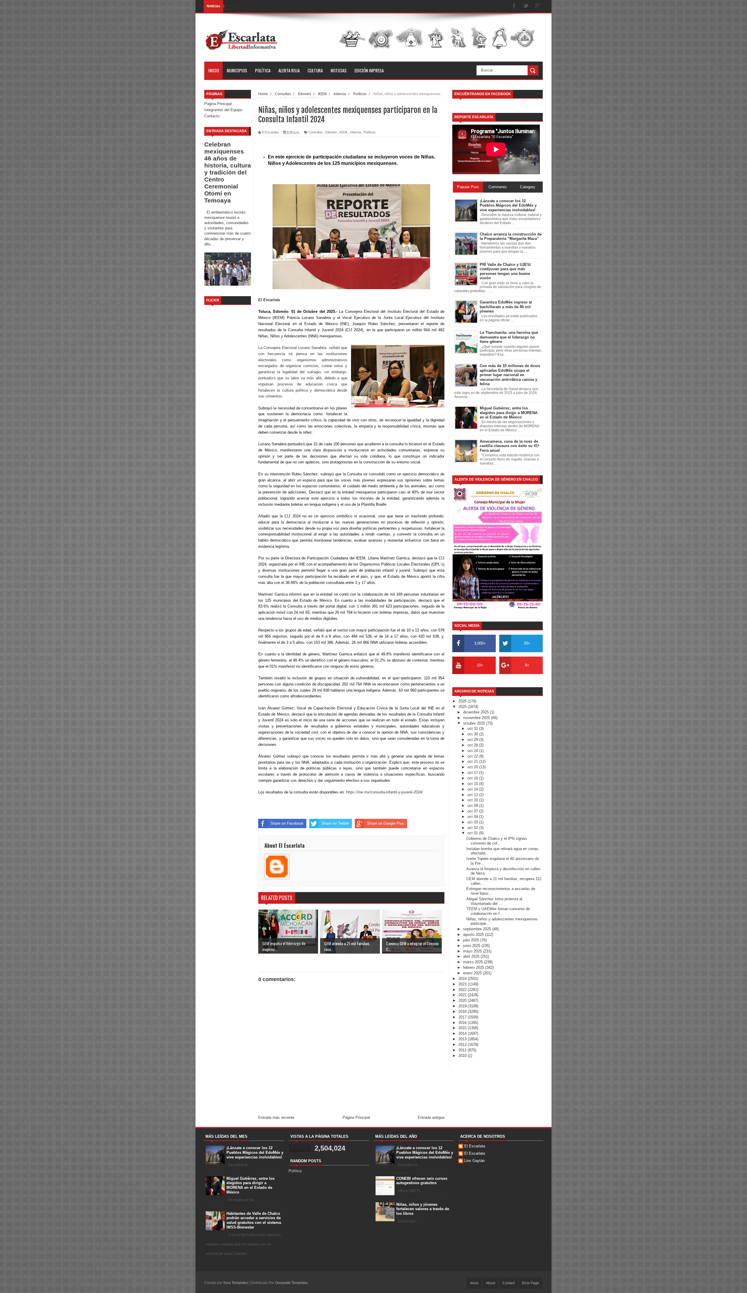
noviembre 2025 (477, 718)
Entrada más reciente (276, 1117)
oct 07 (473, 811)
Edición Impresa (369, 70)
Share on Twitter (335, 823)
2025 (463, 706)
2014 (463, 1033)
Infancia (355, 132)
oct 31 (473, 728)
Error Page (530, 1283)
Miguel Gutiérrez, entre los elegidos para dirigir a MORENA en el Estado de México (250, 1185)
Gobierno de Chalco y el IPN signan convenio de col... (496, 840)
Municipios (237, 70)
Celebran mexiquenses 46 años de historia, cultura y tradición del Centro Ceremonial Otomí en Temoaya (227, 172)
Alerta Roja (289, 70)
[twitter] (526, 6)
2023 (463, 984)
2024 (463, 978)
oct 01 (473, 833)
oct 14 (473, 789)
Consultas (315, 132)
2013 (463, 1039)
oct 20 (473, 767)
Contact (508, 1283)
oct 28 (473, 745)
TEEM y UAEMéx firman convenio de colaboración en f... (498, 911)
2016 (463, 1022)
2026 (463, 701)
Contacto (211, 116)
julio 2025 (471, 940)
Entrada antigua (431, 1117)
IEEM (343, 132)
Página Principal (218, 104)
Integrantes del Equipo (223, 110)
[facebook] (514, 6)
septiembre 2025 (477, 929)
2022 (463, 989)
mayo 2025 (473, 951)
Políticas (370, 132)
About (490, 1283)
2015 (463, 1028)
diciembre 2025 (476, 712)
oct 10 (473, 800)
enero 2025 (473, 973)
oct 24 (473, 750)
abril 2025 (472, 956)
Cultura (315, 70)
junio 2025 (472, 945)
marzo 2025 (473, 962)
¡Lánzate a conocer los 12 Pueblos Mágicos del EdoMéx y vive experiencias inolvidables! (254, 1152)
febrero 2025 (474, 967)
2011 (463, 1050)
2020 (463, 1000)
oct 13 (473, 795)
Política (262, 70)
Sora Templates (235, 1283)
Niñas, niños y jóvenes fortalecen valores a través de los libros (422, 1209)
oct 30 (473, 734)
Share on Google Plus (385, 823)
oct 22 (473, 756)
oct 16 (473, 778)
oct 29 (473, 739)
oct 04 (473, 816)
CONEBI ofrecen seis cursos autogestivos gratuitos (421, 1180)
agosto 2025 (474, 934)
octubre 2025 (474, 723)
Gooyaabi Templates (291, 1283)
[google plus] (537, 6)
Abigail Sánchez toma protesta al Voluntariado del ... (494, 901)
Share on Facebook (286, 823)
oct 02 (473, 828)
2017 (463, 1017)
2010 (463, 1055)
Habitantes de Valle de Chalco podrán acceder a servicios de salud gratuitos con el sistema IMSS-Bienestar (253, 1220)
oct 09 (473, 805)
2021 (463, 995)
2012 (463, 1044)
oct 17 (473, 772)
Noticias (339, 70)
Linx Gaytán (474, 1160)
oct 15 (473, 783)
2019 (463, 1006)
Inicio (213, 70)
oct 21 (473, 761)
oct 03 (473, 822)
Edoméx (331, 132)
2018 (463, 1011)
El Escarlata (474, 1146)
